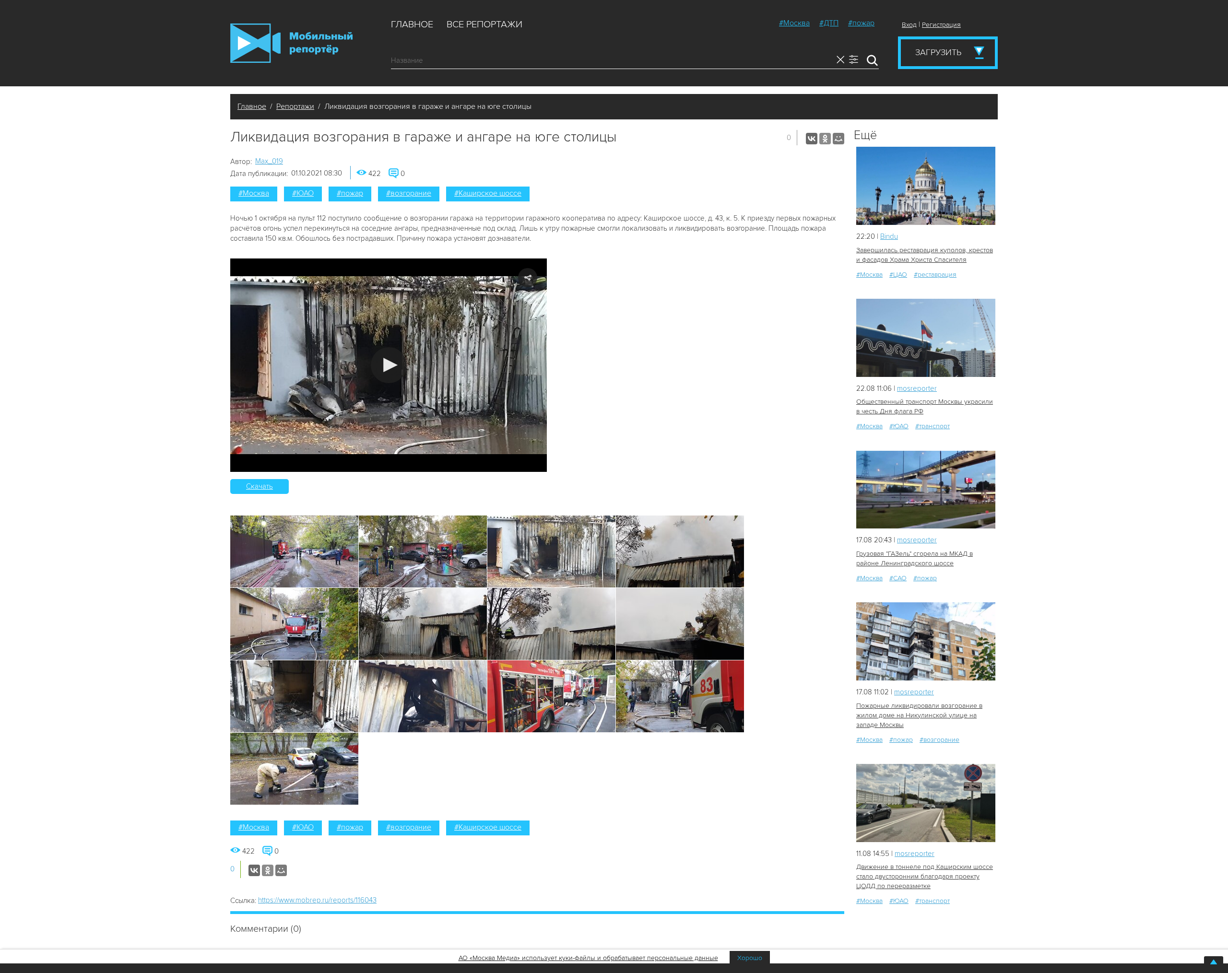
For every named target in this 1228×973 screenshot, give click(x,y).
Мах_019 (269, 161)
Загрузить (938, 52)
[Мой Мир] (838, 138)
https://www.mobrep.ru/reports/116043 (317, 900)
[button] (389, 365)
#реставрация (935, 274)
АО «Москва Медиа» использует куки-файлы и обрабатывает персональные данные (588, 958)
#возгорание (408, 193)
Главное (412, 24)
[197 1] (925, 641)
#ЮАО (303, 193)
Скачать (259, 486)
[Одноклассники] (825, 138)
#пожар (861, 23)
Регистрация (941, 25)
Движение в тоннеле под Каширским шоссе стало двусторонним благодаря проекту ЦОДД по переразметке (924, 876)
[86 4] (925, 803)
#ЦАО (898, 274)
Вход (909, 25)
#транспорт (932, 426)
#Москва (794, 23)
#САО (898, 578)
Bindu (889, 236)
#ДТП (828, 23)
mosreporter (917, 388)
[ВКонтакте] (811, 138)
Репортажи (295, 106)
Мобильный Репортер (291, 43)
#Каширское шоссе (487, 193)
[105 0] (925, 490)
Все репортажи (484, 24)
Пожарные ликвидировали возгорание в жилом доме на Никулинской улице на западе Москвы (919, 715)
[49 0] (925, 338)
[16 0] (925, 186)
